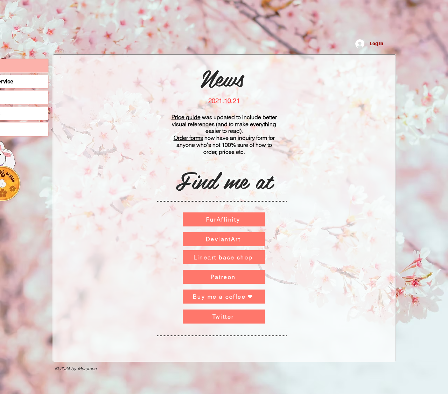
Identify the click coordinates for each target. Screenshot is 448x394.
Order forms (188, 137)
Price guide (186, 117)
